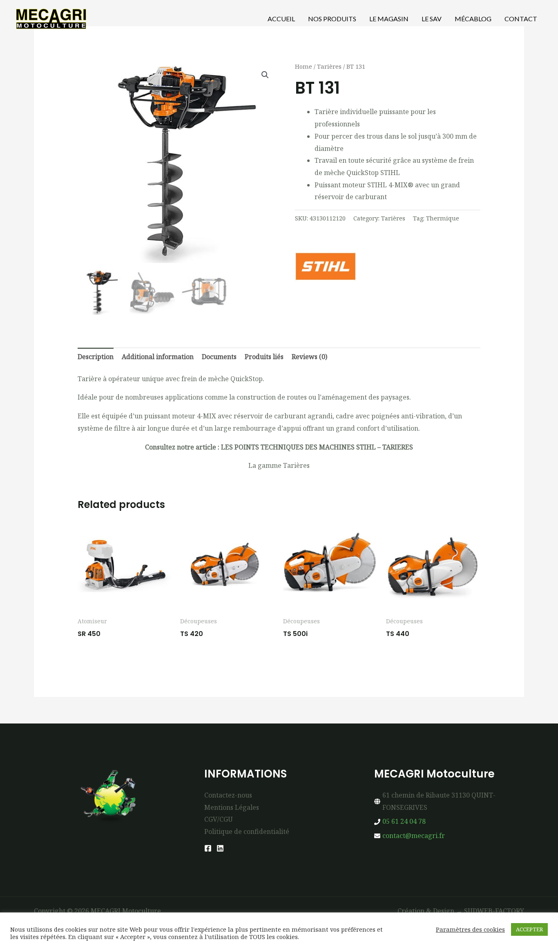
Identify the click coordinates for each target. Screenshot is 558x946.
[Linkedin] (220, 848)
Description (96, 356)
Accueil (281, 18)
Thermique (442, 218)
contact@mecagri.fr (413, 835)
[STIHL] (325, 266)
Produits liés (264, 356)
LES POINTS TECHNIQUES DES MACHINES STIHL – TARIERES (317, 447)
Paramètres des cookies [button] (470, 929)
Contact (520, 18)
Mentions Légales (231, 807)
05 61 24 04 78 (404, 821)
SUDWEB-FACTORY (494, 910)
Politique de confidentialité (246, 831)
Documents (219, 356)
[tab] (96, 357)
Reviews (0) (309, 356)
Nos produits (332, 18)
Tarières (329, 66)
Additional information (158, 356)
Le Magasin (388, 18)
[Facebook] (208, 848)
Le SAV (432, 18)
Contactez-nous (228, 795)
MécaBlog (473, 18)
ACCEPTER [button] (529, 929)
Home (303, 66)
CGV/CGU (218, 819)
